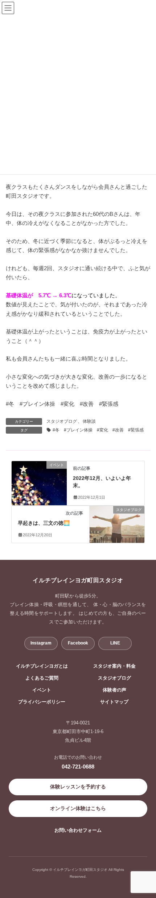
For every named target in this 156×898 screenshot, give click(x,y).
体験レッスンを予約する (78, 787)
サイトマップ (114, 702)
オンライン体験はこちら (78, 808)
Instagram (41, 643)
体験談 (89, 421)
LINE (115, 643)
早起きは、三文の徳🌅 (44, 523)
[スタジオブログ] (117, 520)
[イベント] (39, 479)
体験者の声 (114, 690)
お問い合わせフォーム (78, 830)
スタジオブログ (61, 421)
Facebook (78, 643)
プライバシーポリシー (41, 702)
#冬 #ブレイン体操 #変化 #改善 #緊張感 (98, 430)
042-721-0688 (78, 766)
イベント (41, 690)
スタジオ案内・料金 (114, 666)
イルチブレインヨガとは (42, 666)
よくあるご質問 (41, 678)
